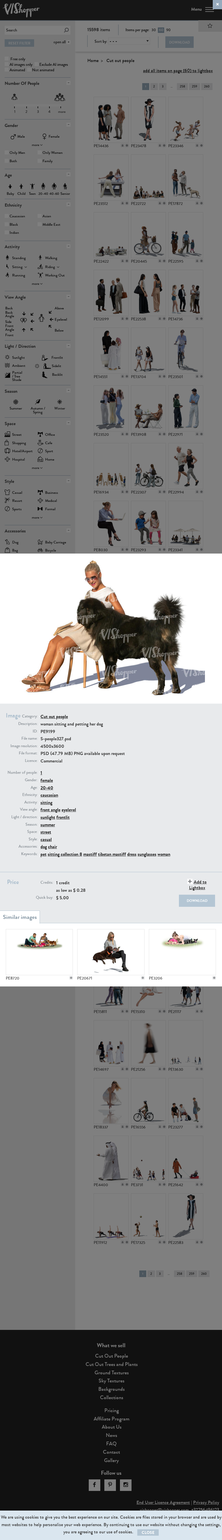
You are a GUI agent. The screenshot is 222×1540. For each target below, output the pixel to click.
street (45, 832)
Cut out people (54, 716)
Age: (34, 787)
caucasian (49, 795)
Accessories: (28, 846)
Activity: (31, 802)
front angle (50, 809)
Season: (31, 824)
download (197, 900)
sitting (46, 802)
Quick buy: (44, 897)
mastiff (90, 854)
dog (43, 846)
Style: (33, 839)
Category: (30, 716)
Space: (32, 832)
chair (52, 846)
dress (131, 854)
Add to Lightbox (198, 885)
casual (46, 839)
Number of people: (23, 772)
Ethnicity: (30, 795)
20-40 (46, 787)
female (46, 780)
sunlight (47, 817)
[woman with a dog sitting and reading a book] (110, 952)
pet (43, 854)
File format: (28, 753)
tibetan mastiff (112, 854)
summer (47, 824)
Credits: (46, 882)
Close (148, 1533)
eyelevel (69, 809)
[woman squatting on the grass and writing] (182, 952)
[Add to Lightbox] (71, 978)
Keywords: (29, 854)
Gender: (31, 780)
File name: (29, 738)
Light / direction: (24, 817)
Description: (28, 724)
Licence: (31, 761)
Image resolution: (24, 746)
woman (164, 854)
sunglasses (147, 854)
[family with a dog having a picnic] (39, 952)
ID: (35, 731)
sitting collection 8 (65, 854)
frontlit (63, 817)
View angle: (29, 809)
